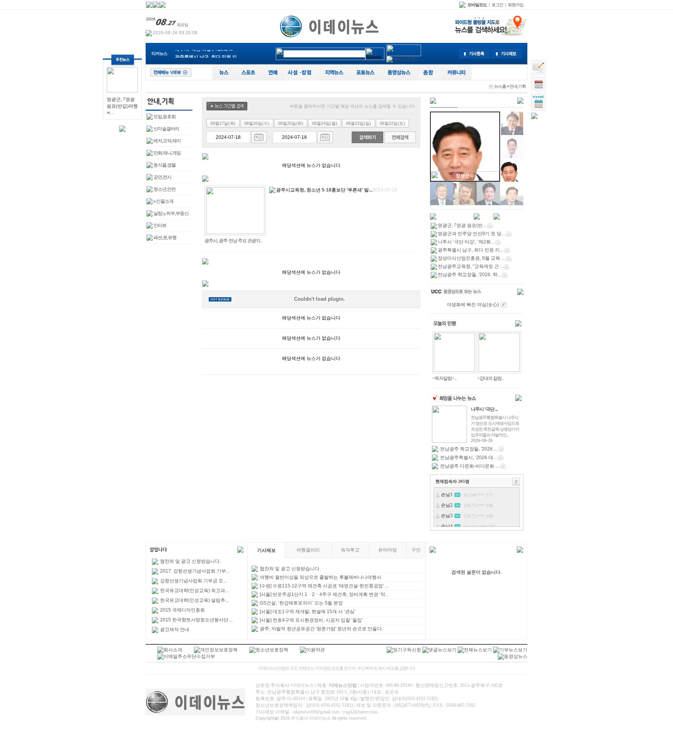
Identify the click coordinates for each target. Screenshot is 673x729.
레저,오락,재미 (167, 141)
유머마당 (387, 550)
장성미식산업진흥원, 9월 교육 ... (471, 258)
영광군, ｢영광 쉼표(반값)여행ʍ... (122, 106)
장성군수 (465, 176)
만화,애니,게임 (167, 153)
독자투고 (350, 550)
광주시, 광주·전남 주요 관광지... (233, 240)
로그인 (497, 4)
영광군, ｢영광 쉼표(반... (462, 225)
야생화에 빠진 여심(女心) (473, 304)
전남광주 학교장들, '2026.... (468, 449)
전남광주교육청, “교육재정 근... (470, 266)
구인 (416, 550)
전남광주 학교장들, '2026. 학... (469, 274)
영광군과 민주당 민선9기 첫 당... (471, 233)
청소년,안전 (164, 189)
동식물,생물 (164, 165)
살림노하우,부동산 (171, 213)
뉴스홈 (500, 86)
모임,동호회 (164, 116)
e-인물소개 (163, 201)
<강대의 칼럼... (490, 378)
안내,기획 (517, 86)
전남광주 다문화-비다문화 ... (469, 466)
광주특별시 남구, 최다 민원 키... (207, 54)
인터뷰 (159, 225)
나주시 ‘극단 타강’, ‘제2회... (466, 242)
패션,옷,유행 (164, 237)
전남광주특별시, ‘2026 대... (468, 457)
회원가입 (515, 4)
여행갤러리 (308, 550)
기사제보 (266, 550)
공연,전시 (162, 177)
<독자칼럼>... (444, 378)
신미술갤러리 (166, 128)
